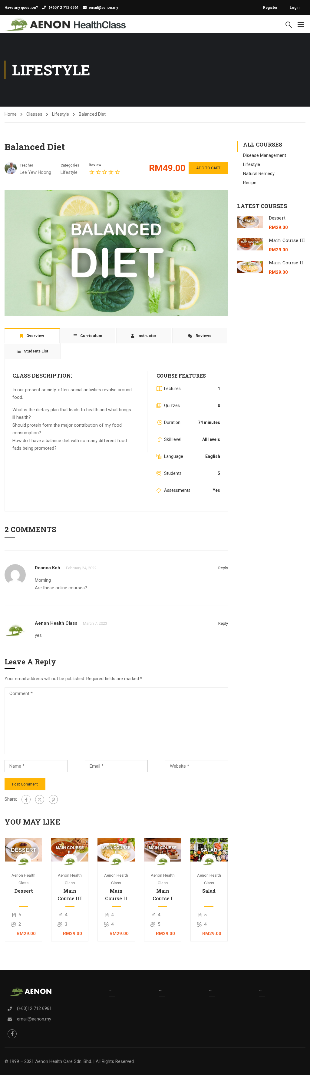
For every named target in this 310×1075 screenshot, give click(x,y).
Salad (209, 891)
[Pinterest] (53, 799)
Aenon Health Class (56, 623)
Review (95, 165)
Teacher (26, 165)
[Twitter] (39, 799)
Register (270, 7)
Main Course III (70, 894)
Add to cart (208, 168)
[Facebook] (26, 799)
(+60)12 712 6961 (63, 7)
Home (11, 114)
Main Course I (163, 894)
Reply (223, 568)
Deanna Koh (47, 568)
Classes (34, 114)
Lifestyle (60, 114)
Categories (70, 165)
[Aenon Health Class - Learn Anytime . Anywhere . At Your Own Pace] (65, 24)
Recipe (249, 182)
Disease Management (264, 155)
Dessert (23, 891)
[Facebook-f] (12, 1033)
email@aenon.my (103, 7)
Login (294, 7)
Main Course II (116, 894)
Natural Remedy (259, 173)
